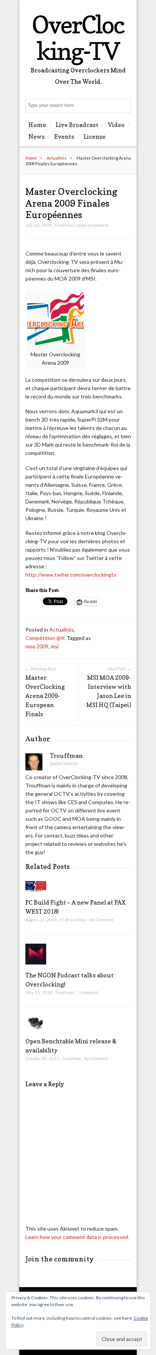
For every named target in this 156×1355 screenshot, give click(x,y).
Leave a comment (92, 225)
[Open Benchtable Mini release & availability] (35, 1032)
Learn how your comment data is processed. (77, 1237)
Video (116, 125)
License (95, 136)
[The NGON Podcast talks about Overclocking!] (35, 966)
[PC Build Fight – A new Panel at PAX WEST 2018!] (35, 893)
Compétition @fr (44, 638)
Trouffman (63, 225)
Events (64, 136)
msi (55, 646)
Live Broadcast (77, 125)
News (36, 136)
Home (37, 125)
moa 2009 (36, 646)
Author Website (64, 763)
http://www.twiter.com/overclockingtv (70, 574)
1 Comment (87, 992)
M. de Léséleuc (73, 919)
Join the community (59, 1259)
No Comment (101, 919)
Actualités (57, 157)
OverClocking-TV (78, 38)
